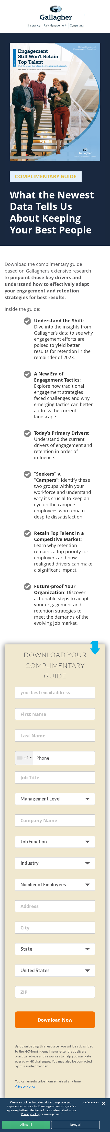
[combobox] (24, 758)
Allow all (26, 1125)
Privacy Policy (25, 1086)
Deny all (75, 1125)
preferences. (91, 1102)
